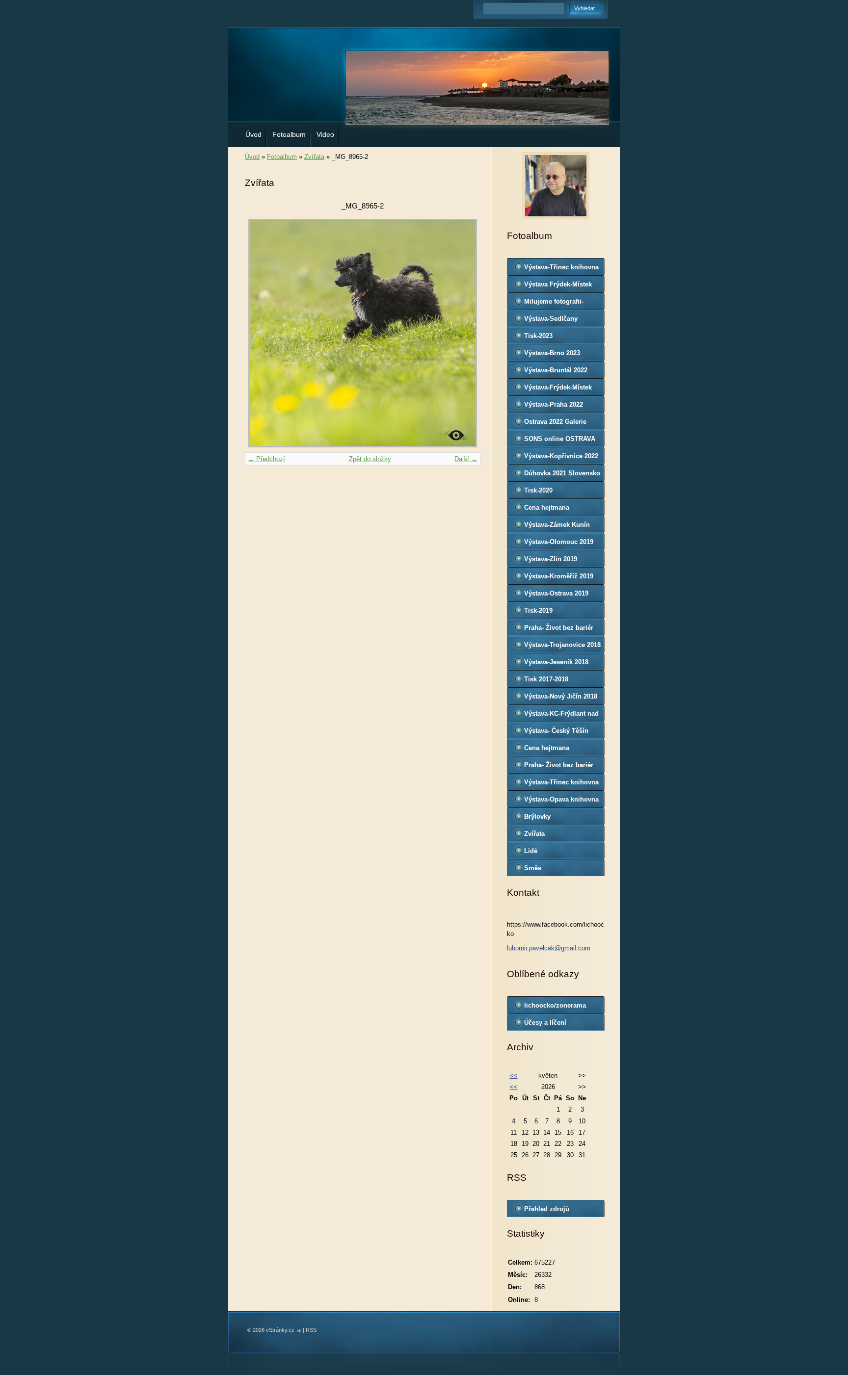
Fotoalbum (289, 134)
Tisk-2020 (538, 490)
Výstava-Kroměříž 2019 (558, 576)
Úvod (253, 134)
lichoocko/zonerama (555, 1005)
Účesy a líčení (545, 1022)
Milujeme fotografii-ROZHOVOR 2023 (553, 304)
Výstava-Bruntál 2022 (555, 370)
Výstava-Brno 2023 (552, 353)
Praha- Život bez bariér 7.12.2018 (558, 630)
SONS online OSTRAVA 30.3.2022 (559, 441)
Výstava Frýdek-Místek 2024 (558, 286)
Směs (532, 868)
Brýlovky (537, 816)
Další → (465, 459)
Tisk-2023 (538, 335)
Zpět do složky (370, 459)
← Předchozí (266, 459)
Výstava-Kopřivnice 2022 (561, 456)
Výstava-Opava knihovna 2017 (561, 801)
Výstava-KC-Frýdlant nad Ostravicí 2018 (561, 716)
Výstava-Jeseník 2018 (556, 662)
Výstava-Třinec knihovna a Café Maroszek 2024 (561, 269)
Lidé (530, 851)
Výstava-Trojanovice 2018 (562, 645)
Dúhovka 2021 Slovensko (562, 473)
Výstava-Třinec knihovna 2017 (561, 784)
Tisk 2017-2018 (546, 679)
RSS (311, 1330)
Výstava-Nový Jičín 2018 (560, 696)
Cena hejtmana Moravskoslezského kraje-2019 (554, 510)
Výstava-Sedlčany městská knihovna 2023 (559, 321)
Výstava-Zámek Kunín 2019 (557, 527)
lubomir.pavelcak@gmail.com (548, 948)
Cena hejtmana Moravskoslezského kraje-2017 (554, 750)
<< (514, 1075)
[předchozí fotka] (261, 333)
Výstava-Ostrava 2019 (556, 593)
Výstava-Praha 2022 (553, 404)
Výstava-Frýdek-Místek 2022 (558, 389)
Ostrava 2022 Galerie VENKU (555, 424)
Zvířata (314, 156)
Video (325, 134)
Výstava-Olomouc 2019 (558, 541)
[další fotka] (464, 333)
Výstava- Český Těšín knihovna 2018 (556, 733)
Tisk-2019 (538, 610)
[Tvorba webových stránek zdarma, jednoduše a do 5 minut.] (299, 1330)
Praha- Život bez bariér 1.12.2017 (558, 767)
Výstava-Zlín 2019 (550, 559)
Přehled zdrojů (546, 1209)
